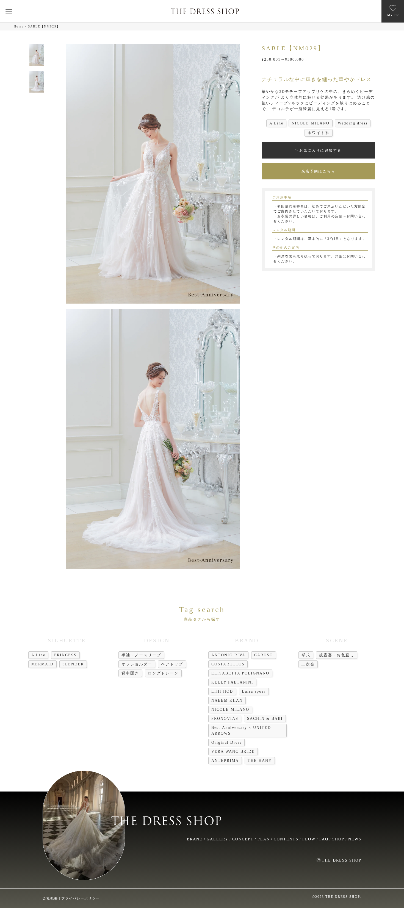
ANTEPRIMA (225, 761)
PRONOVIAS (224, 719)
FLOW (309, 839)
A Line (38, 655)
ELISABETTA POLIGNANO (240, 673)
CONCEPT (243, 839)
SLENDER (73, 664)
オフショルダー (136, 664)
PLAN (264, 839)
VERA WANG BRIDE (233, 751)
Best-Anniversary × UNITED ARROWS (241, 730)
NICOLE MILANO (230, 709)
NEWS (354, 839)
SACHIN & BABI (265, 719)
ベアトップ (172, 664)
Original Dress (226, 742)
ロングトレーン (163, 673)
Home (19, 26)
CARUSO (263, 655)
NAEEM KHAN (227, 700)
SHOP (338, 839)
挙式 (305, 655)
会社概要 (50, 898)
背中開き (130, 673)
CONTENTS (286, 839)
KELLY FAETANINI (232, 682)
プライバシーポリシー (80, 898)
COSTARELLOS (228, 664)
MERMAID (42, 664)
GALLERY (217, 839)
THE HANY (260, 761)
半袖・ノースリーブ (141, 655)
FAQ (323, 839)
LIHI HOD (222, 691)
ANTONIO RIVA (228, 655)
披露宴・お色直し (336, 655)
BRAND (195, 839)
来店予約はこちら (318, 171)
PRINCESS (65, 655)
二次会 (308, 664)
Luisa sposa (254, 691)
